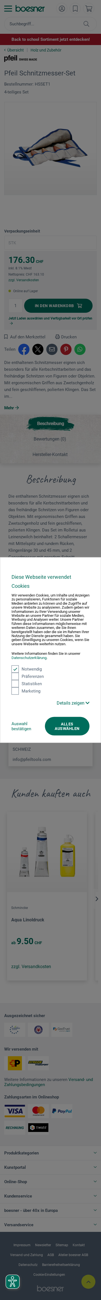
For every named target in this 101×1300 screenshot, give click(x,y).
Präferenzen (33, 676)
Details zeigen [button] (71, 703)
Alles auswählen (67, 726)
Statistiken (32, 683)
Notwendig (32, 669)
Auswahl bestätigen (21, 726)
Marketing (31, 691)
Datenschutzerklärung (29, 657)
